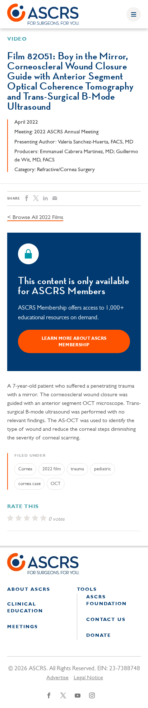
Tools (87, 589)
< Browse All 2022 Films (35, 217)
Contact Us (106, 619)
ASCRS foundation (106, 601)
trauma (77, 469)
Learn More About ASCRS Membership (74, 342)
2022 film (51, 469)
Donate (98, 635)
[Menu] (133, 14)
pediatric (102, 469)
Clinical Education (25, 608)
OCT (56, 483)
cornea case (29, 483)
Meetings (22, 627)
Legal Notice (88, 678)
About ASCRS (28, 589)
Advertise (57, 678)
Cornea (25, 469)
